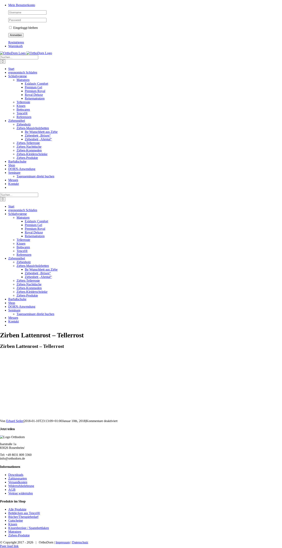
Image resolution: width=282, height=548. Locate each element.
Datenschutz (80, 542)
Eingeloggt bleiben (25, 27)
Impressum (63, 542)
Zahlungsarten (17, 478)
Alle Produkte (17, 509)
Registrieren (16, 42)
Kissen (12, 524)
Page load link (9, 546)
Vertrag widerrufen (20, 493)
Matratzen (14, 531)
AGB (11, 489)
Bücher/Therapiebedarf (23, 517)
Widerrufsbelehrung (21, 486)
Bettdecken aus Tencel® (24, 513)
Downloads (15, 474)
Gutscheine (15, 520)
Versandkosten (17, 482)
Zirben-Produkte (19, 535)
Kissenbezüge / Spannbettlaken (28, 528)
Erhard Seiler (14, 421)
